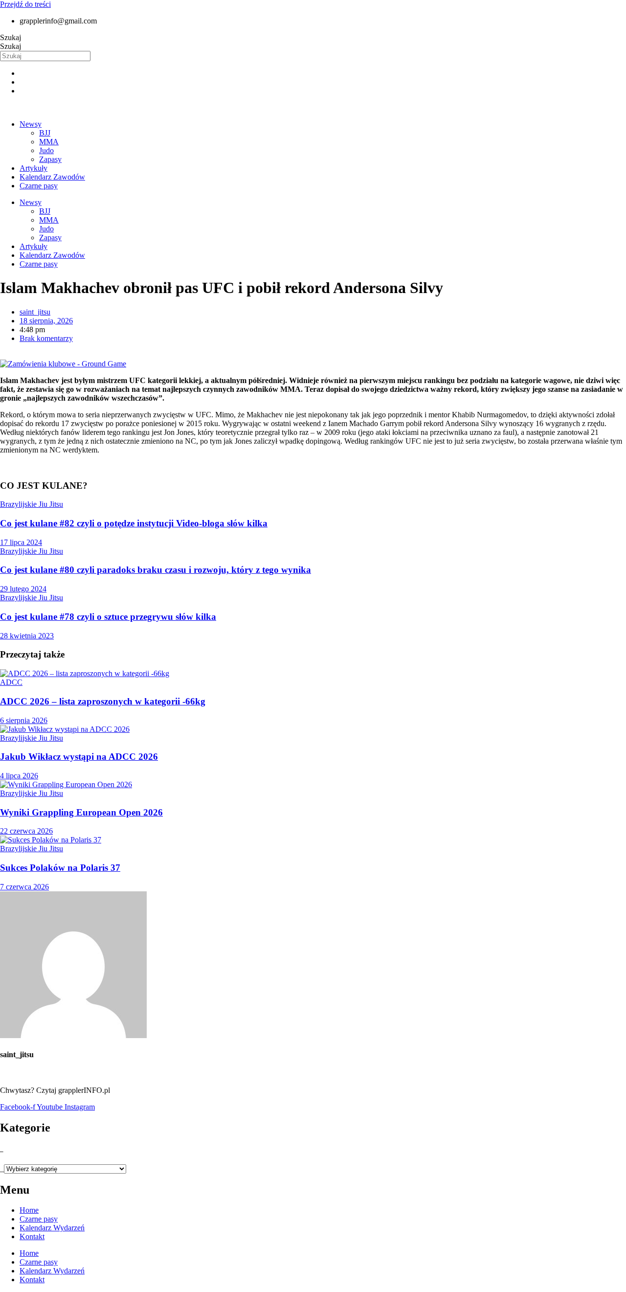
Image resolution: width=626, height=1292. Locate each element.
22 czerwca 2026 (26, 831)
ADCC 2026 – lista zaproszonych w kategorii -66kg (102, 701)
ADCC (11, 682)
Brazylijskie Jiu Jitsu (31, 504)
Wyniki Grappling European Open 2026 (81, 812)
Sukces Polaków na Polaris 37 (60, 867)
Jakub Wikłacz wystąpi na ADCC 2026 (79, 756)
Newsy (31, 124)
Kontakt (32, 1236)
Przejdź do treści (25, 4)
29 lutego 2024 (23, 589)
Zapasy (50, 159)
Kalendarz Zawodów (52, 177)
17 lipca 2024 (21, 542)
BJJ (44, 133)
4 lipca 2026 (19, 775)
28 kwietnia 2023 (27, 636)
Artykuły (33, 168)
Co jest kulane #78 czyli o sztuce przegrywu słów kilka (108, 617)
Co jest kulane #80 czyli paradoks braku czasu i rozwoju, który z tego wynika (155, 570)
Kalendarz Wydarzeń (52, 1228)
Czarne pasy (39, 185)
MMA (49, 141)
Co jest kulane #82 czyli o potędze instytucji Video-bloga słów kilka (134, 523)
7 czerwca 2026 (24, 887)
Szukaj (10, 37)
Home (29, 1210)
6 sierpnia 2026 (23, 720)
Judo (46, 150)
